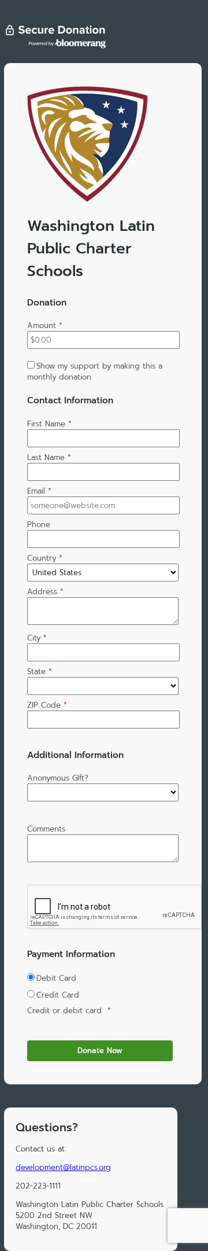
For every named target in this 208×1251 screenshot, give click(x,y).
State (39, 671)
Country (44, 558)
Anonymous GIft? (57, 777)
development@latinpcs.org (63, 1167)
